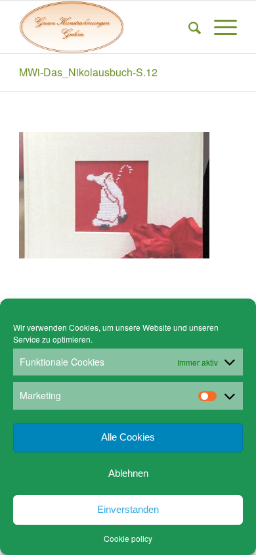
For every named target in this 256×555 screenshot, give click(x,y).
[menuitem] (188, 27)
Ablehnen (128, 473)
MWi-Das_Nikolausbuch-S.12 (88, 72)
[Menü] (219, 27)
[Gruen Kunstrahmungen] (106, 27)
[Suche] (188, 27)
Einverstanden (128, 509)
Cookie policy (128, 538)
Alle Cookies (128, 437)
